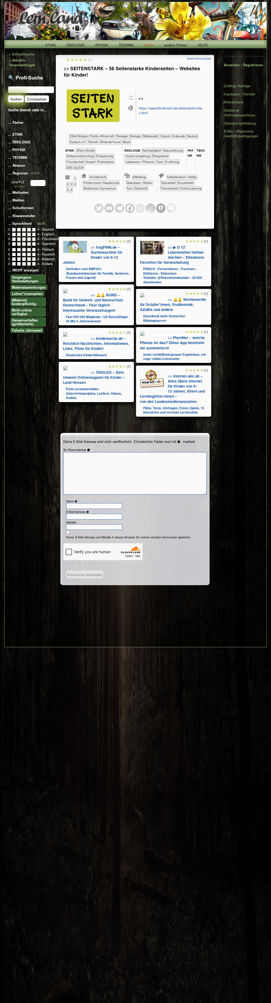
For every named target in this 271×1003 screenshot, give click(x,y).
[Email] (109, 208)
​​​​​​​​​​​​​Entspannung (104, 156)
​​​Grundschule (97, 177)
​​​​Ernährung (172, 162)
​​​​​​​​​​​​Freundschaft (75, 162)
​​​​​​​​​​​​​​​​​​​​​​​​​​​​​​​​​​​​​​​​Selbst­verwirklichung (80, 156)
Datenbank (134, 183)
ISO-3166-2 (19, 186)
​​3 (71, 184)
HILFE (203, 45)
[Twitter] (98, 208)
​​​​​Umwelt (90, 162)
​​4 (75, 184)
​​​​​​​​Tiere (159, 162)
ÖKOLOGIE (75, 45)
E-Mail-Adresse (78, 512)
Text (129, 188)
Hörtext (147, 183)
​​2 (68, 184)
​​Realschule (90, 188)
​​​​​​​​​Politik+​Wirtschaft (102, 136)
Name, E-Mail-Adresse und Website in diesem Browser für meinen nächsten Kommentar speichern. (128, 537)
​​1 (75, 178)
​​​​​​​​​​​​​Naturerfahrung (173, 150)
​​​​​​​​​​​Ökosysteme (160, 156)
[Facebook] (129, 208)
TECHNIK (126, 45)
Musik (126, 142)
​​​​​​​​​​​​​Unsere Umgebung (137, 156)
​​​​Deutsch (192, 136)
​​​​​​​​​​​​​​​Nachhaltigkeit (151, 150)
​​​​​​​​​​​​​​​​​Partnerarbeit (169, 188)
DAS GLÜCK (75, 167)
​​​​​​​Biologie (135, 136)
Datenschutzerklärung (240, 123)
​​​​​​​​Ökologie (122, 136)
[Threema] (160, 208)
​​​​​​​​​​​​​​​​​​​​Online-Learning (190, 188)
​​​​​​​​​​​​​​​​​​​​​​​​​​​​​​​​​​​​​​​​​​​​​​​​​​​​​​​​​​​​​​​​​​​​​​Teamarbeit (168, 183)
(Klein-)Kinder (85, 150)
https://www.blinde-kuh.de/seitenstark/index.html (170, 110)
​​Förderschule (92, 183)
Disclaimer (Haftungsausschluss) (239, 112)
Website (71, 522)
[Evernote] (171, 208)
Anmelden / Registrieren (243, 65)
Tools (148, 45)
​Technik (93, 142)
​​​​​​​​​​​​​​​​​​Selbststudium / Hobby (182, 177)
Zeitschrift (140, 188)
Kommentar (80, 449)
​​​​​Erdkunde (178, 136)
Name (72, 501)
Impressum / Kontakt (239, 93)
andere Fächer (175, 45)
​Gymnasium (108, 188)
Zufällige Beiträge (237, 85)
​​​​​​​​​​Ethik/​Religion (79, 136)
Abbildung (139, 177)
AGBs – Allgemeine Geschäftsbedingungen (241, 133)
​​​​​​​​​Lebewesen (132, 162)
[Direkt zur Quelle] (75, 246)
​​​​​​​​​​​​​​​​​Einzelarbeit (185, 183)
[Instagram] (150, 208)
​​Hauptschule (111, 183)
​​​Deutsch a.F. (78, 142)
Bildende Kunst (110, 142)
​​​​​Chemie (165, 136)
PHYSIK (101, 45)
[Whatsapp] (140, 208)
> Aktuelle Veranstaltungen (22, 62)
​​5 (68, 190)
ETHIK (51, 45)
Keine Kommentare (199, 58)
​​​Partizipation (105, 162)
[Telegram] (119, 208)
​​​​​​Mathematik (150, 136)
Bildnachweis (233, 101)
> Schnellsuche (21, 54)
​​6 (71, 190)
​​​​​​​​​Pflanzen (148, 162)
